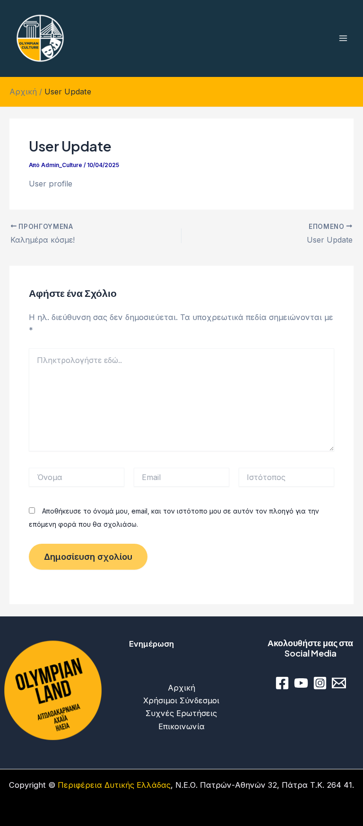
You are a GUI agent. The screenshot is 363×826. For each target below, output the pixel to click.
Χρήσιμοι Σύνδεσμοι (181, 700)
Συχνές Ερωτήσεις (181, 713)
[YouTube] (301, 683)
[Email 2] (339, 683)
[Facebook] (282, 683)
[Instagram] (320, 683)
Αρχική (181, 687)
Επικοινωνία (181, 726)
